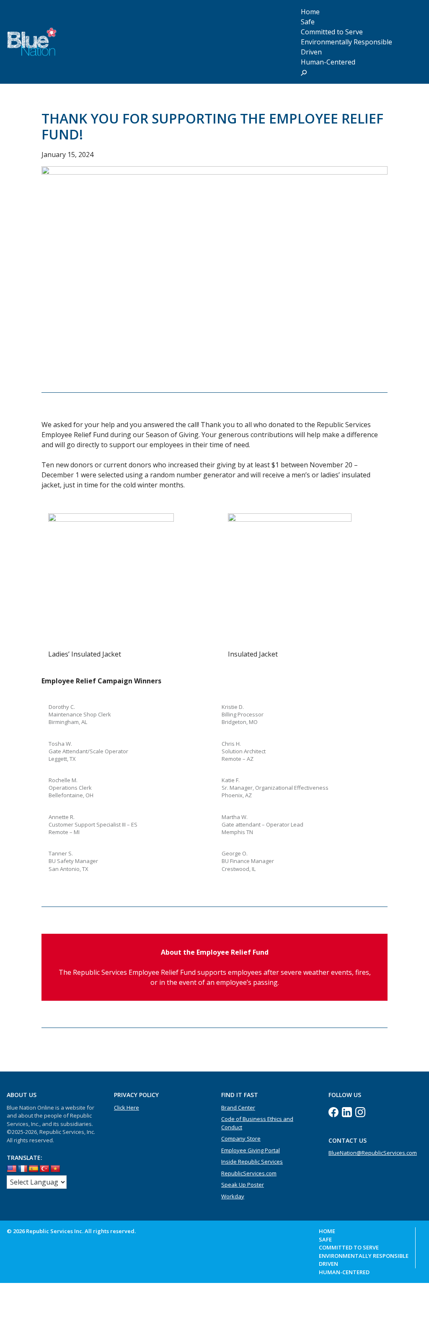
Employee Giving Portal (250, 1150)
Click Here (126, 1107)
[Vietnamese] (55, 1169)
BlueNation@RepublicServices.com (372, 1153)
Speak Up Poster (242, 1184)
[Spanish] (33, 1169)
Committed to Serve (349, 1247)
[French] (23, 1169)
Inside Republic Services (252, 1161)
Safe (325, 1239)
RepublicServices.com (249, 1173)
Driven (328, 1263)
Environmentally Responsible (346, 41)
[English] (12, 1169)
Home (327, 1231)
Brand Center (238, 1107)
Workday (232, 1196)
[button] (304, 72)
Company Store (241, 1138)
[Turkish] (44, 1169)
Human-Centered (328, 62)
